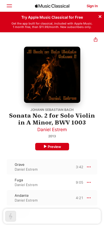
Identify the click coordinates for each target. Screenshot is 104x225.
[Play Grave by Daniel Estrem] (3, 167)
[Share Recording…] (95, 40)
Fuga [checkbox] (19, 180)
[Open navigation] (9, 6)
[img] (52, 6)
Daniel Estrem (52, 129)
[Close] (100, 16)
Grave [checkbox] (20, 164)
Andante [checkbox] (22, 195)
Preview (54, 146)
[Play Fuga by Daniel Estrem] (3, 182)
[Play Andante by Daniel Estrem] (3, 198)
